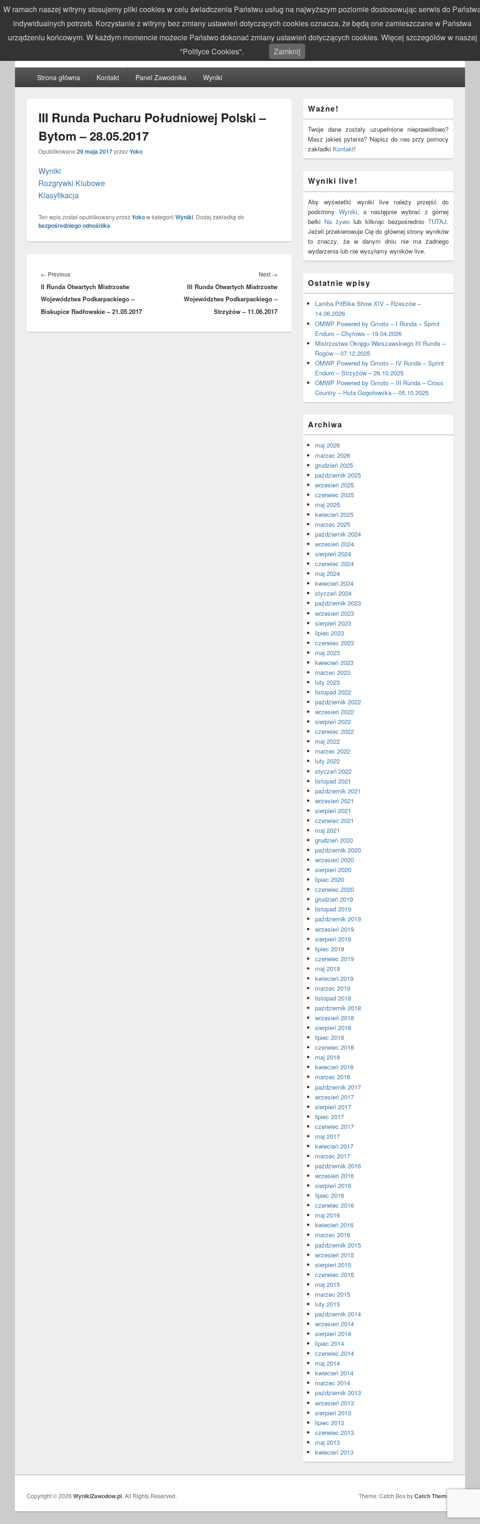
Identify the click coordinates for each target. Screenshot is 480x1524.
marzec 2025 (332, 524)
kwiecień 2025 (334, 514)
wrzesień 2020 (334, 859)
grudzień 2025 (334, 465)
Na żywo (337, 221)
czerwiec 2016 (334, 1205)
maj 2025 (327, 504)
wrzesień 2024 (334, 543)
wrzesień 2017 (334, 1096)
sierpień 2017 (333, 1106)
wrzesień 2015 (334, 1254)
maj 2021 (327, 830)
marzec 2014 (332, 1382)
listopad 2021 (333, 781)
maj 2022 (327, 741)
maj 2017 (327, 1136)
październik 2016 (338, 1165)
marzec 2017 (332, 1155)
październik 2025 (338, 475)
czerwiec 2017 (334, 1126)
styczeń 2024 (333, 593)
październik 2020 (338, 849)
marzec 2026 (332, 455)
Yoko (135, 151)
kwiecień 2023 (334, 662)
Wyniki (212, 77)
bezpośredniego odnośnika (74, 225)
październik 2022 (338, 701)
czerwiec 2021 (334, 820)
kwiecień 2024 (334, 583)
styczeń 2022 (333, 771)
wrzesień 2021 (334, 800)
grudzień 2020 (334, 840)
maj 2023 (327, 652)
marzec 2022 (332, 751)
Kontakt (108, 77)
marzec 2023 (332, 672)
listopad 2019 (333, 908)
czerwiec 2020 (334, 889)
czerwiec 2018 (334, 1047)
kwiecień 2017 (334, 1146)
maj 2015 (327, 1284)
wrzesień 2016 (334, 1175)
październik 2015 (338, 1244)
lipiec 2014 (329, 1343)
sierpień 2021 (333, 810)
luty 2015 (327, 1304)
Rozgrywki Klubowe (71, 183)
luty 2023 (327, 682)
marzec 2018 (332, 1076)
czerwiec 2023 (334, 642)
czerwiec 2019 (334, 958)
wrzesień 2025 (334, 484)
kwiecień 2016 (334, 1224)
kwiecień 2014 (334, 1372)
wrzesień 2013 (334, 1402)
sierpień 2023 (333, 623)
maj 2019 (327, 968)
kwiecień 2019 (334, 978)
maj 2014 (327, 1363)
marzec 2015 (332, 1294)
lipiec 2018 (329, 1037)
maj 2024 (327, 573)
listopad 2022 (333, 691)
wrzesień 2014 (334, 1323)
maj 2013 (327, 1442)
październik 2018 (338, 1007)
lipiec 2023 (329, 632)
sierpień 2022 (333, 721)
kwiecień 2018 (334, 1066)
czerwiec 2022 (334, 731)
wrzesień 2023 (334, 613)
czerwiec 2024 (334, 563)
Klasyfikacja (58, 195)
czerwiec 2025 (334, 494)
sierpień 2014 (333, 1333)
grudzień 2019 (334, 899)
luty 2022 (327, 760)
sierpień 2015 (333, 1264)
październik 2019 (338, 918)
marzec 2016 (332, 1234)
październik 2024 (338, 534)
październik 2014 (338, 1313)
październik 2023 (338, 602)
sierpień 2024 (333, 553)
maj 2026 (327, 445)
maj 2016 (327, 1214)
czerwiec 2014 (334, 1353)
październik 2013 (338, 1392)
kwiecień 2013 (334, 1452)
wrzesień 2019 (334, 929)
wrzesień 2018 (334, 1017)
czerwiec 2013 (334, 1432)
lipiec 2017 (329, 1116)
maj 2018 (327, 1057)
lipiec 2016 (329, 1195)
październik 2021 (338, 790)
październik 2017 (338, 1087)
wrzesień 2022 (334, 711)
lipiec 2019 (329, 948)
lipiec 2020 (329, 879)
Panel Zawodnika (161, 77)
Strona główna (58, 77)
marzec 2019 (332, 988)
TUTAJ (437, 221)
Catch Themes (433, 1496)
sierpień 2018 (333, 1027)
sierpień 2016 (333, 1185)
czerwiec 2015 (334, 1274)
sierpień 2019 (333, 938)
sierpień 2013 (333, 1412)
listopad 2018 (333, 998)
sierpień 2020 (333, 869)
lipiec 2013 (329, 1422)
